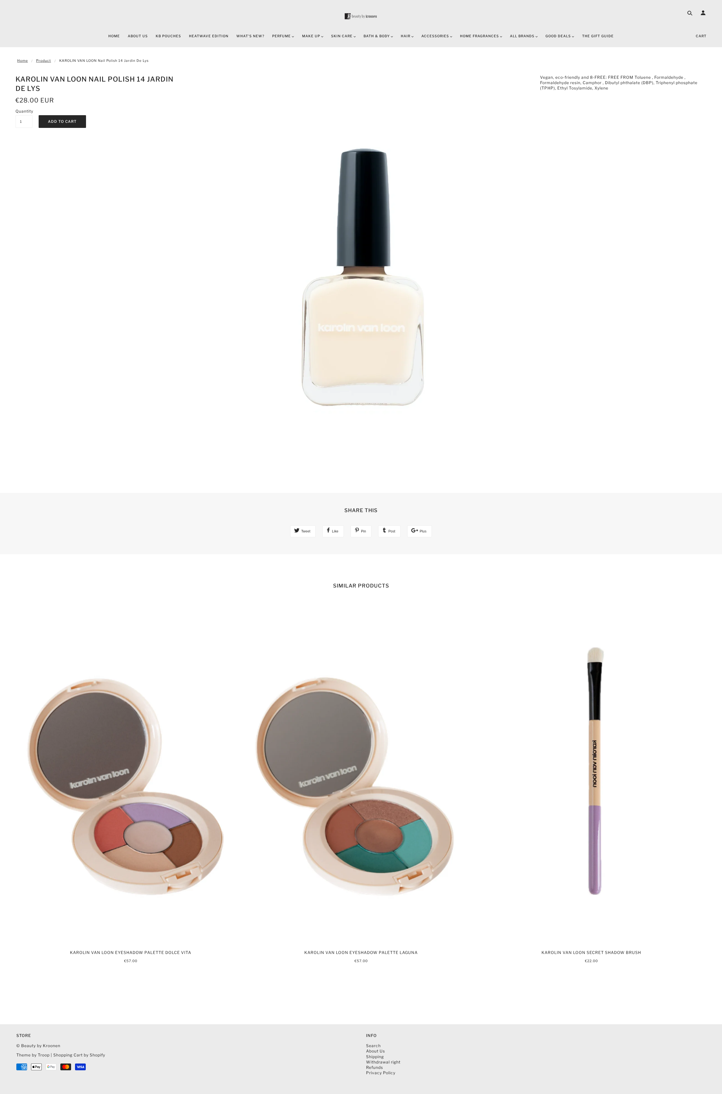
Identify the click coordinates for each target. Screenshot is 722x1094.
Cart (701, 36)
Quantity (24, 111)
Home (22, 60)
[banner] (361, 16)
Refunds (374, 1067)
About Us (375, 1051)
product (43, 60)
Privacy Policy (380, 1072)
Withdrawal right (383, 1062)
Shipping (375, 1056)
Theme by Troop (33, 1054)
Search (373, 1045)
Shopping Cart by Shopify (79, 1054)
